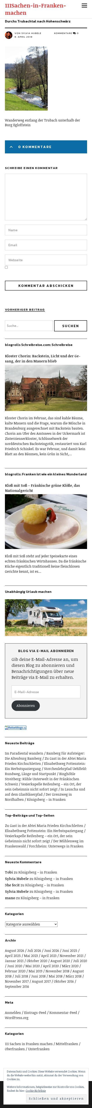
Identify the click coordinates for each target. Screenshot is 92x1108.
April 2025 (13, 955)
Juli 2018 (21, 976)
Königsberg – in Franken (46, 799)
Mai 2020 (32, 966)
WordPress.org (16, 1017)
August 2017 (41, 981)
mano (10, 898)
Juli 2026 (34, 950)
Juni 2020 (14, 966)
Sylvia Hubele (17, 878)
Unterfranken (39, 1049)
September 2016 (17, 986)
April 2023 (48, 955)
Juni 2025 (69, 950)
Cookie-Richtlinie (36, 1090)
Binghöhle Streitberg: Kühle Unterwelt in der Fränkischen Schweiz (42, 778)
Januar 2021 (14, 960)
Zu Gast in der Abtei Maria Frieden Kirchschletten (44, 825)
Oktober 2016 (64, 981)
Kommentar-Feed (63, 1012)
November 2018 (57, 971)
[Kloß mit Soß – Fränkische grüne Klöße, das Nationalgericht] (46, 551)
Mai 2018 (55, 976)
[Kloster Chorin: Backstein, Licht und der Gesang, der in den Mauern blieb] (46, 413)
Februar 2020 (15, 971)
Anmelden (13, 1012)
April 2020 (51, 966)
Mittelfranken (67, 1043)
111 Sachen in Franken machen (29, 1043)
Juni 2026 (51, 950)
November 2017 (17, 981)
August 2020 (60, 960)
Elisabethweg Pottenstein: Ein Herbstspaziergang (44, 830)
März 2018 (74, 976)
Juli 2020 (80, 960)
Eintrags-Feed (35, 1012)
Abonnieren (25, 705)
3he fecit (12, 885)
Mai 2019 (35, 971)
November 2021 (71, 955)
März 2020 (70, 966)
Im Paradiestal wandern (24, 753)
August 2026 (14, 950)
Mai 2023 (31, 955)
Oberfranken (15, 1049)
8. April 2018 (24, 37)
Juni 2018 (38, 976)
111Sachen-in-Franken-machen (35, 9)
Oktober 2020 (37, 960)
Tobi (9, 872)
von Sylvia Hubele (28, 33)
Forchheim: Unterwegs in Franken (56, 846)
